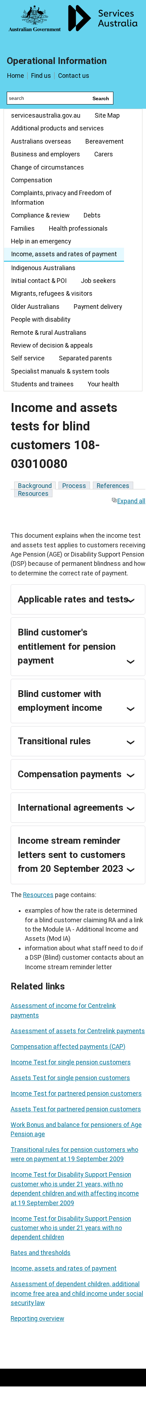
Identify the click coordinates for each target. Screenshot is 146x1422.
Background (35, 485)
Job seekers (98, 280)
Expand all (131, 501)
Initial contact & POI (39, 280)
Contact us (73, 75)
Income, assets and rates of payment (64, 254)
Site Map (107, 115)
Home (15, 75)
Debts (92, 215)
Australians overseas (41, 141)
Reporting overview (37, 1318)
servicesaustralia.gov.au (45, 115)
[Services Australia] (73, 23)
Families (23, 228)
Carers (103, 154)
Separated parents (85, 358)
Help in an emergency (41, 241)
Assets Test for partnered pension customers (76, 1109)
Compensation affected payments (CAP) (68, 1046)
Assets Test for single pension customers (70, 1078)
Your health (103, 384)
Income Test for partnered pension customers (76, 1093)
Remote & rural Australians (48, 332)
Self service (28, 358)
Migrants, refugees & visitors (51, 293)
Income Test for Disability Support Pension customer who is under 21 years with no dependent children (71, 1228)
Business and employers (45, 154)
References (113, 485)
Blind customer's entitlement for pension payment (67, 646)
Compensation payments (70, 774)
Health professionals (78, 228)
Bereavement (104, 141)
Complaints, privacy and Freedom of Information (61, 197)
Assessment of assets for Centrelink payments (78, 1031)
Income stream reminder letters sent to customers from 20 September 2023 (71, 854)
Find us (41, 75)
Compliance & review (40, 215)
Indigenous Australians (43, 268)
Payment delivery (98, 306)
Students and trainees (42, 384)
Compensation (31, 180)
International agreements (70, 807)
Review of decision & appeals (52, 345)
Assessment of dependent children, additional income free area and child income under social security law (77, 1293)
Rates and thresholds (41, 1252)
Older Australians (35, 306)
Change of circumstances (47, 167)
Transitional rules (54, 741)
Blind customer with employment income (60, 700)
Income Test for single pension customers (71, 1062)
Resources (33, 493)
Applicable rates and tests (73, 599)
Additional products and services (57, 128)
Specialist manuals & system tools (60, 371)
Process (74, 485)
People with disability (40, 319)
